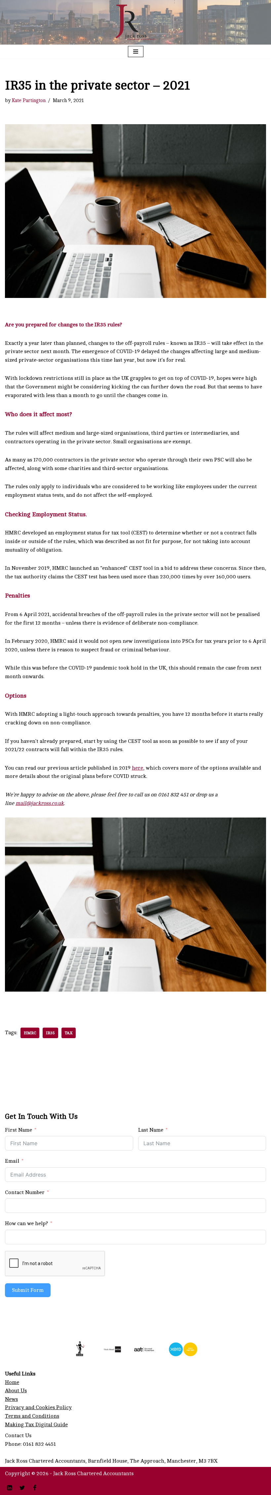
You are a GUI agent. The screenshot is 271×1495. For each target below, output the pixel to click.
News (11, 1399)
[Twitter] (22, 1487)
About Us (16, 1391)
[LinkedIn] (9, 1487)
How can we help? (26, 1223)
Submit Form (28, 1290)
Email (12, 1161)
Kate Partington (29, 100)
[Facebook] (34, 1487)
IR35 (50, 1033)
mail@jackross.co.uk (40, 803)
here (137, 768)
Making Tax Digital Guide (36, 1425)
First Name (18, 1130)
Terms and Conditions (32, 1416)
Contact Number (25, 1192)
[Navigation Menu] (135, 51)
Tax (68, 1033)
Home (12, 1382)
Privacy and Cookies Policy (38, 1407)
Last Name (150, 1130)
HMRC (30, 1033)
